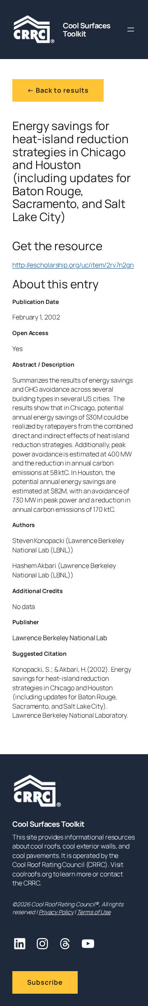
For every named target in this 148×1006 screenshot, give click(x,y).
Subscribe (45, 982)
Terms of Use (94, 912)
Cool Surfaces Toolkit (87, 30)
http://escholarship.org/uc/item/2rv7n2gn (73, 264)
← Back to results (58, 90)
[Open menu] (131, 29)
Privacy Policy (56, 912)
